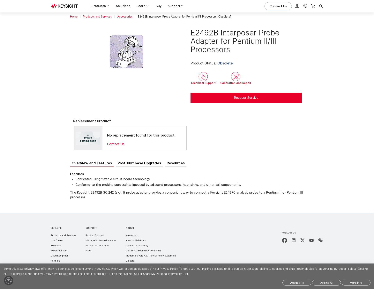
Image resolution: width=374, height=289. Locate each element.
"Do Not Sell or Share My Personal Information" (153, 273)
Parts (88, 250)
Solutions (123, 6)
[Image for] (88, 138)
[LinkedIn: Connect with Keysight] (293, 240)
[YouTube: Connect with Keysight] (311, 240)
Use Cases (57, 240)
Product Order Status (97, 245)
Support (91, 227)
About (130, 227)
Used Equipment (60, 255)
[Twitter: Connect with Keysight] (302, 240)
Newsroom (132, 235)
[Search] (321, 6)
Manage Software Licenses (101, 240)
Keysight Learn (59, 250)
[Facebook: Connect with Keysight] (285, 240)
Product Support (95, 235)
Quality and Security (137, 245)
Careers (130, 260)
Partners (55, 260)
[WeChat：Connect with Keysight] (320, 240)
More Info (356, 282)
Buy (158, 6)
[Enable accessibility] (8, 280)
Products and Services (97, 16)
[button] (297, 6)
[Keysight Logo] (66, 6)
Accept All (297, 282)
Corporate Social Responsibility (143, 250)
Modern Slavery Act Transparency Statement (151, 255)
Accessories (125, 16)
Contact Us (115, 144)
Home (74, 16)
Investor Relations (136, 240)
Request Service (246, 98)
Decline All (326, 282)
